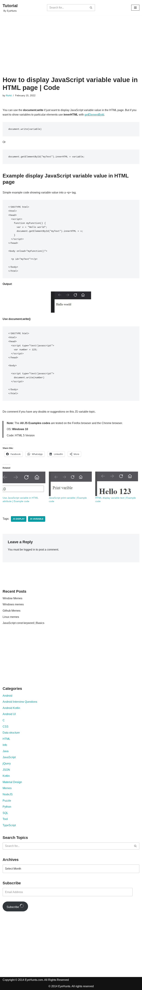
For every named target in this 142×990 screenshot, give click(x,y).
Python (7, 806)
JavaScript (9, 757)
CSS (5, 726)
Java (5, 751)
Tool (5, 819)
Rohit (9, 95)
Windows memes (13, 604)
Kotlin (6, 775)
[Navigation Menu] (135, 8)
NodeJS (8, 794)
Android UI (9, 714)
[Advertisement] (71, 50)
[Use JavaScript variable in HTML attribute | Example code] (24, 484)
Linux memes (11, 616)
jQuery (7, 763)
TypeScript (9, 825)
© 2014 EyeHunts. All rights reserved (71, 986)
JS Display (19, 519)
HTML (6, 738)
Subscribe (13, 907)
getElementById (94, 114)
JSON (6, 769)
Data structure (11, 732)
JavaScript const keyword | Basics (23, 622)
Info (5, 744)
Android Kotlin (11, 707)
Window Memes (12, 598)
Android (7, 695)
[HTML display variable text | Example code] (116, 484)
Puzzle (7, 800)
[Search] (91, 7)
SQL (5, 812)
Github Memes (11, 610)
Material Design (12, 782)
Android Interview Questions (20, 701)
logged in (29, 549)
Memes (7, 788)
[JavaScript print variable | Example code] (70, 484)
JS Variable (36, 519)
